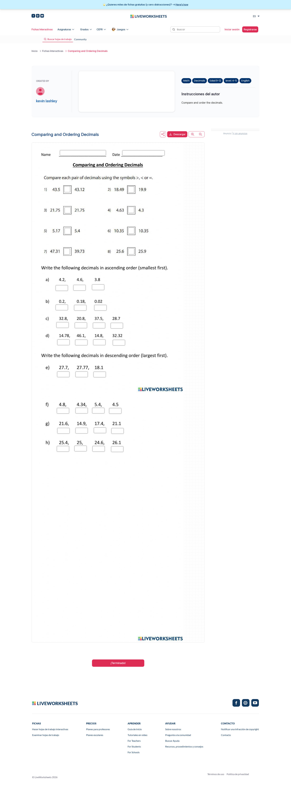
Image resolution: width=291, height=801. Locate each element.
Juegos (121, 29)
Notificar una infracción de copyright (240, 729)
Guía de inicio (135, 729)
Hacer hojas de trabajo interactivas (50, 729)
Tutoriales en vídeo (137, 734)
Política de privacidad (238, 774)
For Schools (134, 752)
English (245, 80)
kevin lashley (46, 101)
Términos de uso (215, 774)
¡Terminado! (118, 663)
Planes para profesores (98, 729)
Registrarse (250, 29)
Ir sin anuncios (240, 133)
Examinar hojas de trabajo (45, 734)
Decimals (199, 80)
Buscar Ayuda (172, 740)
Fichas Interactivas (42, 29)
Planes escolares (94, 734)
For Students (134, 746)
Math (186, 80)
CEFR (100, 29)
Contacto (226, 734)
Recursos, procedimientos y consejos (184, 746)
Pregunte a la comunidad (178, 734)
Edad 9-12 (215, 80)
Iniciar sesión (232, 29)
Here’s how (182, 4)
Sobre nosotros (173, 729)
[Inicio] (148, 16)
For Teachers (134, 740)
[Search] (174, 29)
